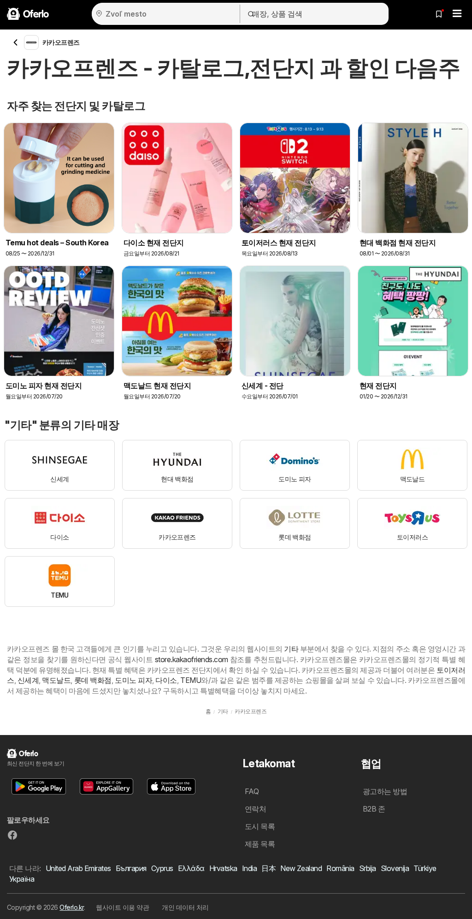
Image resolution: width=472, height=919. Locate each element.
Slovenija (395, 868)
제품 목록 (260, 843)
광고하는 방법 (385, 791)
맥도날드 (56, 680)
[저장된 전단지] (439, 14)
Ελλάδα (191, 868)
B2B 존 (374, 808)
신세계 (28, 680)
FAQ (252, 791)
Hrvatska (223, 868)
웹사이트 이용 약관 (122, 907)
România (340, 868)
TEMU (190, 680)
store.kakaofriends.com (191, 659)
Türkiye (424, 868)
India (249, 868)
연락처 (255, 808)
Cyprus (162, 868)
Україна (21, 878)
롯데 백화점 (93, 680)
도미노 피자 (133, 680)
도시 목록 (260, 826)
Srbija (367, 868)
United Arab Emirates (78, 868)
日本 (268, 868)
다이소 (166, 680)
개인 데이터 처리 (185, 907)
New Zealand (301, 868)
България (131, 868)
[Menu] (457, 14)
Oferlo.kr (71, 907)
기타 (291, 648)
